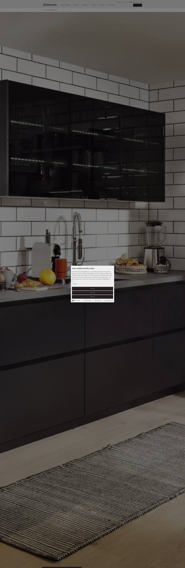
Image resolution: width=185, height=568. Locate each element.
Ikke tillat (92, 296)
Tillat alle (92, 288)
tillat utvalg (92, 292)
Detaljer (75, 284)
